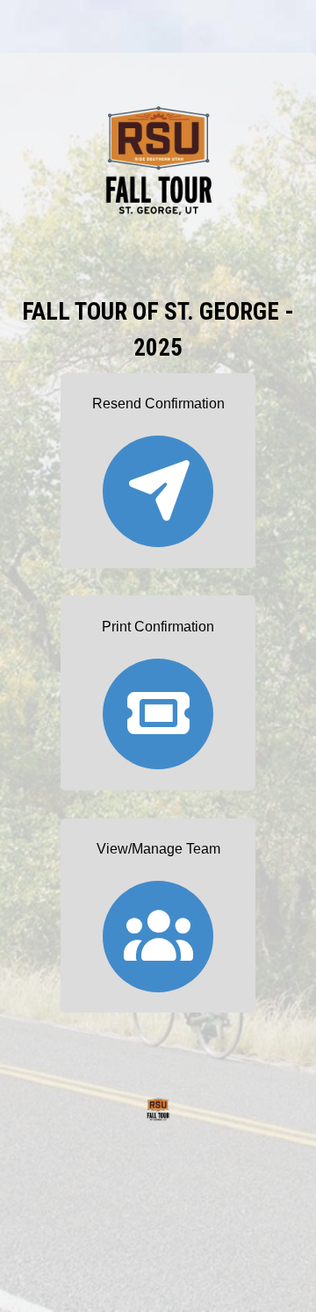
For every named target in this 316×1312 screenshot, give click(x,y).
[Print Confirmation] (158, 705)
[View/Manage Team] (158, 928)
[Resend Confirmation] (158, 483)
